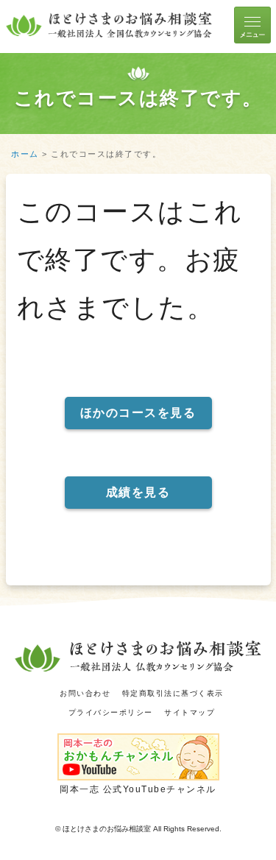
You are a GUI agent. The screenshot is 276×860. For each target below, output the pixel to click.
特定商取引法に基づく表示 (173, 693)
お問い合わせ (85, 693)
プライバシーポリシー (110, 712)
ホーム (25, 153)
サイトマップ (189, 712)
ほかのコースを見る (138, 412)
